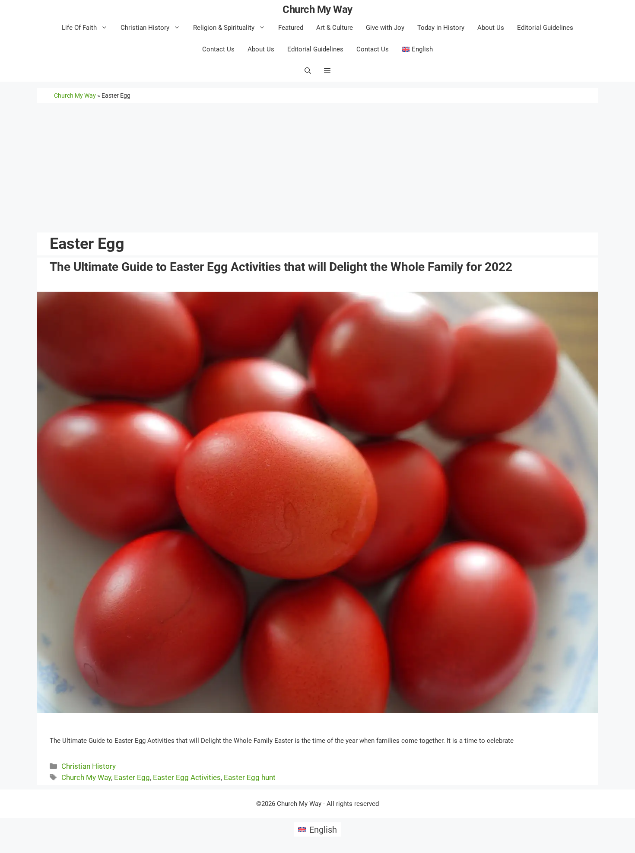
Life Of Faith (79, 28)
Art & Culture (334, 28)
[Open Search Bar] (308, 71)
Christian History (145, 28)
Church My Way (317, 9)
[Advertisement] (316, 167)
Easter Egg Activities (187, 777)
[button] (327, 71)
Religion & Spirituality (223, 28)
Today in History (440, 28)
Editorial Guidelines (545, 28)
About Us (490, 28)
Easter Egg (132, 777)
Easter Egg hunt (250, 777)
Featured (290, 28)
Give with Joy (385, 28)
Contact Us (218, 49)
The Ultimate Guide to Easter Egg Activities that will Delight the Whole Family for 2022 (281, 267)
